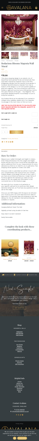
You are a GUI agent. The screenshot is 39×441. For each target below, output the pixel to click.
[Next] (34, 32)
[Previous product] (6, 72)
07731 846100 (20, 409)
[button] (2, 8)
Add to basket (16, 132)
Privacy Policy (19, 423)
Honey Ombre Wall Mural (10, 259)
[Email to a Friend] (8, 142)
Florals (16, 60)
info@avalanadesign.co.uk (20, 411)
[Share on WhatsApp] (2, 142)
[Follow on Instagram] (18, 415)
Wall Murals (9, 60)
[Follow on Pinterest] (22, 415)
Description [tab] (4, 151)
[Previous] (4, 32)
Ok (15, 438)
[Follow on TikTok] (20, 415)
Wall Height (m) (5, 119)
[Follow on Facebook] (16, 415)
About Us (19, 383)
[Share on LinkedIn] (12, 142)
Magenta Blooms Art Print (29, 259)
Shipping (19, 388)
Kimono (19, 362)
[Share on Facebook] (4, 142)
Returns (19, 390)
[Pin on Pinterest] (10, 142)
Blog (19, 391)
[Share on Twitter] (6, 142)
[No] (36, 435)
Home (3, 60)
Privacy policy (22, 438)
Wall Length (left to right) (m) (9, 113)
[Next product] (3, 72)
